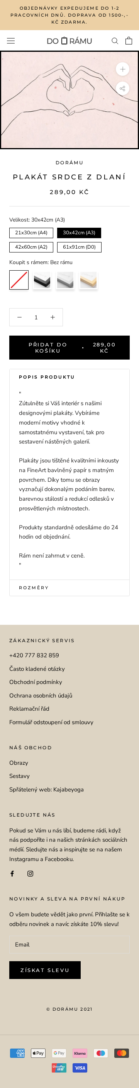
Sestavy (19, 776)
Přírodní (88, 280)
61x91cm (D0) (79, 246)
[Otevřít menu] (11, 41)
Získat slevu (45, 970)
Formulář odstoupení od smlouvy (51, 722)
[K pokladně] (128, 40)
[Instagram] (30, 873)
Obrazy (18, 763)
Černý (42, 280)
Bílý (65, 280)
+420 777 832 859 (34, 655)
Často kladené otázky (37, 669)
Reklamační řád (29, 709)
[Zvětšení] (122, 69)
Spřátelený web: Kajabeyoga (46, 789)
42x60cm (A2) (31, 246)
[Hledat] (115, 40)
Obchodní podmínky (35, 682)
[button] (69, 377)
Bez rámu (19, 280)
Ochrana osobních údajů (40, 695)
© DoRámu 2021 (69, 1009)
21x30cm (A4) (31, 232)
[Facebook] (12, 873)
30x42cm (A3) (79, 232)
